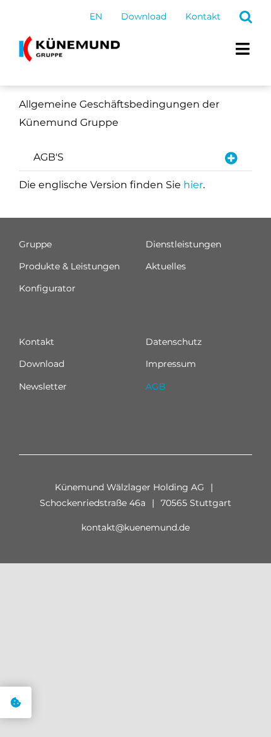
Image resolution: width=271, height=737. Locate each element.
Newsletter (43, 386)
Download (41, 363)
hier (193, 185)
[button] (245, 17)
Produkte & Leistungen (69, 266)
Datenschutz (174, 341)
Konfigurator (47, 288)
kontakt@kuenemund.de (135, 527)
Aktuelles (166, 266)
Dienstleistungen (183, 244)
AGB (156, 386)
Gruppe (35, 244)
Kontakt (36, 341)
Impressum (171, 363)
